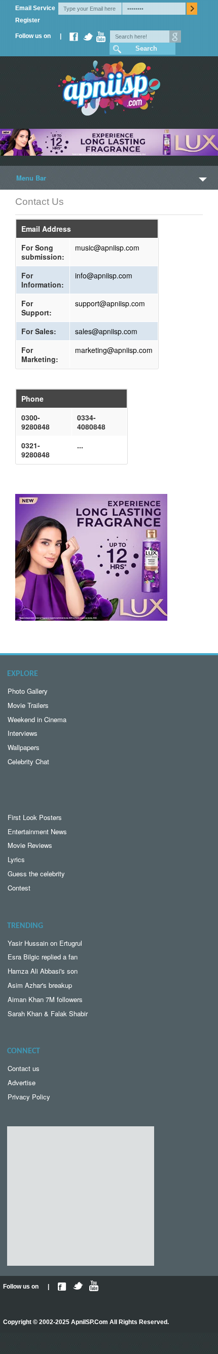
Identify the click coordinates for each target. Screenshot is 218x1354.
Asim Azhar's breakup (40, 985)
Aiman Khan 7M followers (45, 999)
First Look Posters (35, 817)
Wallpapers (24, 747)
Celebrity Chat (28, 761)
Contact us (24, 1068)
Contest (19, 888)
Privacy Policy (29, 1096)
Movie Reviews (30, 845)
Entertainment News (37, 831)
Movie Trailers (28, 705)
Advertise (21, 1082)
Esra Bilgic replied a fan (43, 956)
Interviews (23, 733)
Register (27, 20)
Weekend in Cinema (37, 719)
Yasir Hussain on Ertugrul (45, 943)
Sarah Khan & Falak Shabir (48, 1013)
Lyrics (16, 859)
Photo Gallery (28, 691)
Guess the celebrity (36, 873)
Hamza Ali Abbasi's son (43, 971)
